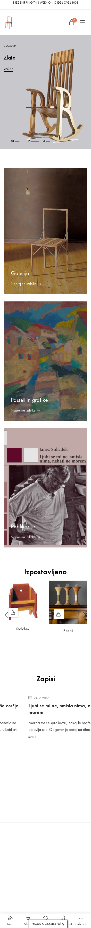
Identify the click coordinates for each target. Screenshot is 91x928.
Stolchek (22, 628)
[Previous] (7, 615)
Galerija (20, 273)
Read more (13, 612)
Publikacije (23, 526)
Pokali (68, 630)
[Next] (84, 615)
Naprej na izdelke (23, 410)
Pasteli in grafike (29, 400)
